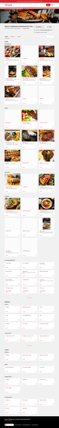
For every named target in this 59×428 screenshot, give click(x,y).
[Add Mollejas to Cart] (53, 103)
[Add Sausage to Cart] (19, 103)
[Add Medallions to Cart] (36, 383)
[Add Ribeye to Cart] (53, 167)
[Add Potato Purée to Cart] (36, 275)
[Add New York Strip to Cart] (53, 147)
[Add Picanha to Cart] (19, 167)
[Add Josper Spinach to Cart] (19, 275)
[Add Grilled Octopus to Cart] (53, 83)
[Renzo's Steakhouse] (9, 4)
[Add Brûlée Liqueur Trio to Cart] (36, 311)
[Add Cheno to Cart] (19, 319)
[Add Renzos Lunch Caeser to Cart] (36, 359)
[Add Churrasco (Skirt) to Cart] (36, 127)
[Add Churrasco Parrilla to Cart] (53, 127)
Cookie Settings (34, 424)
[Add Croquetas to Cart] (36, 63)
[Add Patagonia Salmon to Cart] (53, 191)
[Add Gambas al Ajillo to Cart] (19, 83)
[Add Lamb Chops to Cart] (19, 235)
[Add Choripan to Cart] (19, 404)
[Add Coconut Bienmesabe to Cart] (36, 319)
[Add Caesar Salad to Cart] (19, 267)
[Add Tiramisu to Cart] (19, 328)
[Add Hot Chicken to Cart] (36, 404)
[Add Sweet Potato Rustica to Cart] (36, 371)
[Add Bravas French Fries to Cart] (19, 371)
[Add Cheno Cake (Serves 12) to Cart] (53, 340)
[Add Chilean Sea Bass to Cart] (19, 191)
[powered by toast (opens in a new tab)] (9, 425)
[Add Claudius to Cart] (19, 359)
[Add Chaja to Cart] (53, 311)
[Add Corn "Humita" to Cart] (36, 267)
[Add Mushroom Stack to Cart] (53, 404)
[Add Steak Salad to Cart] (53, 235)
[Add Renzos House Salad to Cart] (53, 359)
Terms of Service (18, 424)
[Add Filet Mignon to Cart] (36, 147)
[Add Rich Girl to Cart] (19, 412)
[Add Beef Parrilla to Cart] (19, 127)
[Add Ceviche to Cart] (19, 63)
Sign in (52, 4)
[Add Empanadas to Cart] (53, 63)
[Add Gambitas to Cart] (19, 383)
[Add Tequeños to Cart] (36, 103)
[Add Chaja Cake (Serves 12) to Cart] (19, 340)
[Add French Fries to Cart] (53, 267)
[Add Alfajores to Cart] (19, 311)
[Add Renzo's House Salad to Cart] (53, 275)
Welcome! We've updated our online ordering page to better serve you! (29, 1)
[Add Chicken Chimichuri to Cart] (19, 215)
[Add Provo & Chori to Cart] (53, 383)
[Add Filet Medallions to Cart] (36, 83)
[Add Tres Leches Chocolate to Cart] (53, 328)
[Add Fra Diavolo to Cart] (36, 191)
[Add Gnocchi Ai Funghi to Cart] (53, 215)
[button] (7, 36)
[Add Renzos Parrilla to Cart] (36, 167)
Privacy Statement (26, 424)
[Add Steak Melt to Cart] (36, 412)
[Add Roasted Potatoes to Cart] (19, 284)
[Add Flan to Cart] (53, 319)
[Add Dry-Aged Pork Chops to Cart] (19, 147)
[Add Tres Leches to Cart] (36, 328)
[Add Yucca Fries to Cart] (53, 284)
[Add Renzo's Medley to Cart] (19, 392)
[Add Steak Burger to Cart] (19, 255)
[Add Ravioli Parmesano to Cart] (36, 255)
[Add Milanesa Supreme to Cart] (36, 235)
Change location (26, 28)
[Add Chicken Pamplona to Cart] (36, 215)
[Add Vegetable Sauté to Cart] (36, 284)
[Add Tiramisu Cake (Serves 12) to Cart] (36, 340)
